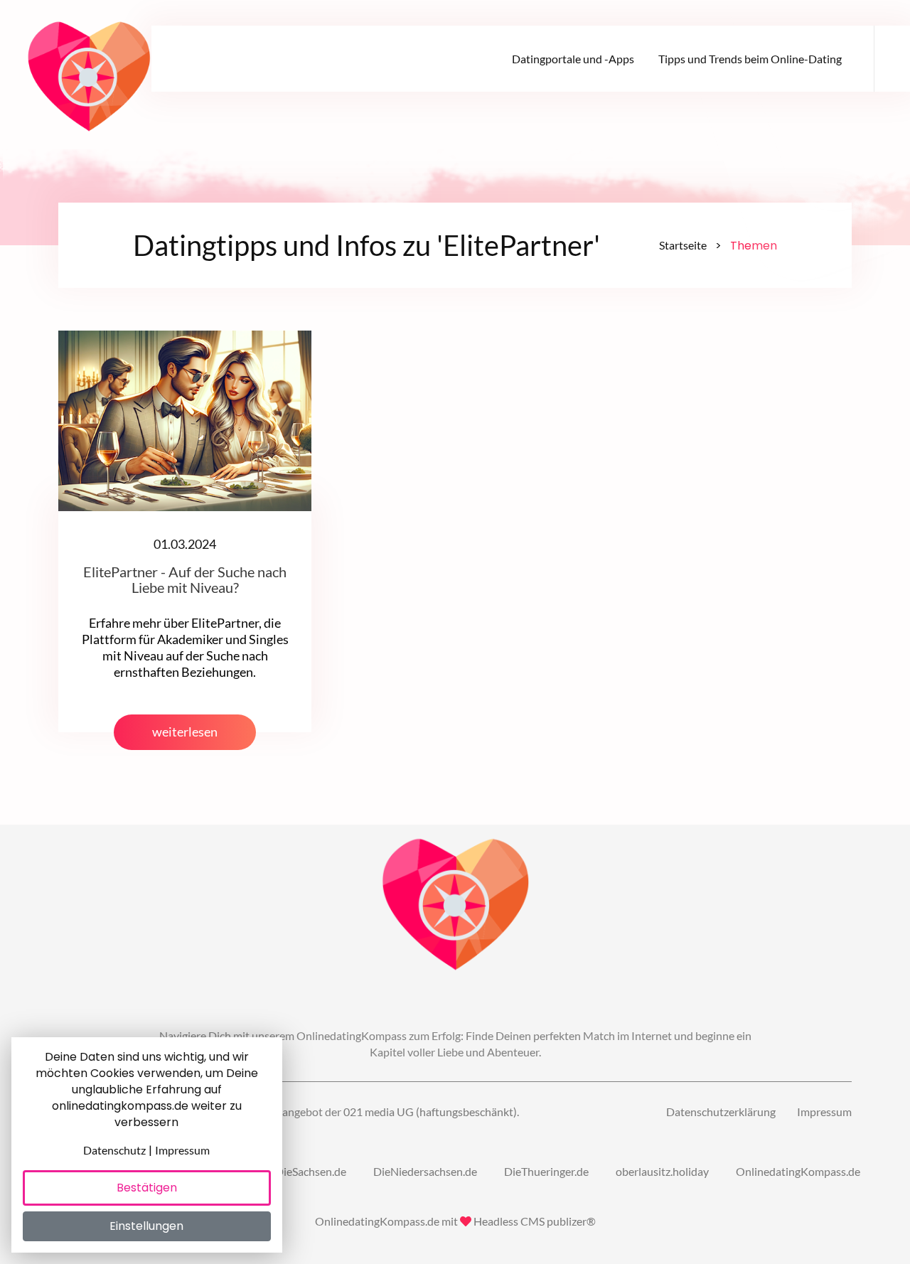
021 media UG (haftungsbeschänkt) (430, 1111)
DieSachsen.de (310, 1171)
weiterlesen (185, 731)
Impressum (824, 1111)
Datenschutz (114, 1150)
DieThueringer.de (546, 1171)
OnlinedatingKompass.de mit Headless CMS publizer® (455, 1221)
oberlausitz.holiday (662, 1171)
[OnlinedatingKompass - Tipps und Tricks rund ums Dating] (455, 906)
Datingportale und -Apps (573, 58)
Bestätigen (147, 1187)
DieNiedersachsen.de (425, 1171)
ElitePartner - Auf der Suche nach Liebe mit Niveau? (185, 579)
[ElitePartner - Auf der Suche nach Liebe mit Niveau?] (184, 419)
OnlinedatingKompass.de (798, 1171)
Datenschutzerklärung (721, 1111)
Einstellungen (146, 1226)
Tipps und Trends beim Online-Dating (750, 58)
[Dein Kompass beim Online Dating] (88, 70)
